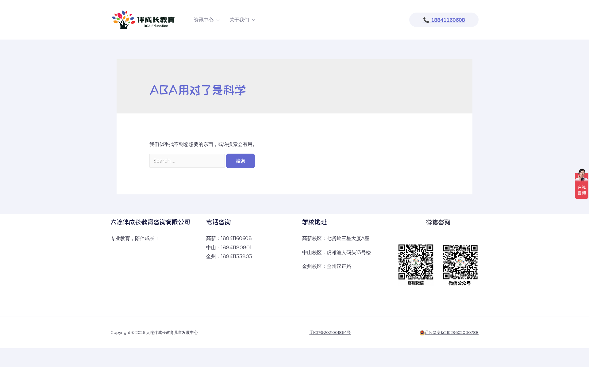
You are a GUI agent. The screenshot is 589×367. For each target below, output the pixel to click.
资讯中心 (204, 20)
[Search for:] (187, 161)
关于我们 (239, 20)
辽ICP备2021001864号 (330, 332)
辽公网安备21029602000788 (452, 332)
